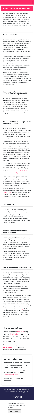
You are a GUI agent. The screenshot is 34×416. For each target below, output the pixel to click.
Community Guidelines (10, 391)
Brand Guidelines (24, 389)
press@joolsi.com (10, 347)
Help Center (14, 334)
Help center (7, 389)
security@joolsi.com (11, 375)
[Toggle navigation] (30, 2)
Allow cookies (14, 411)
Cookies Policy (14, 393)
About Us (15, 389)
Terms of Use (22, 62)
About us (20, 332)
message (20, 309)
